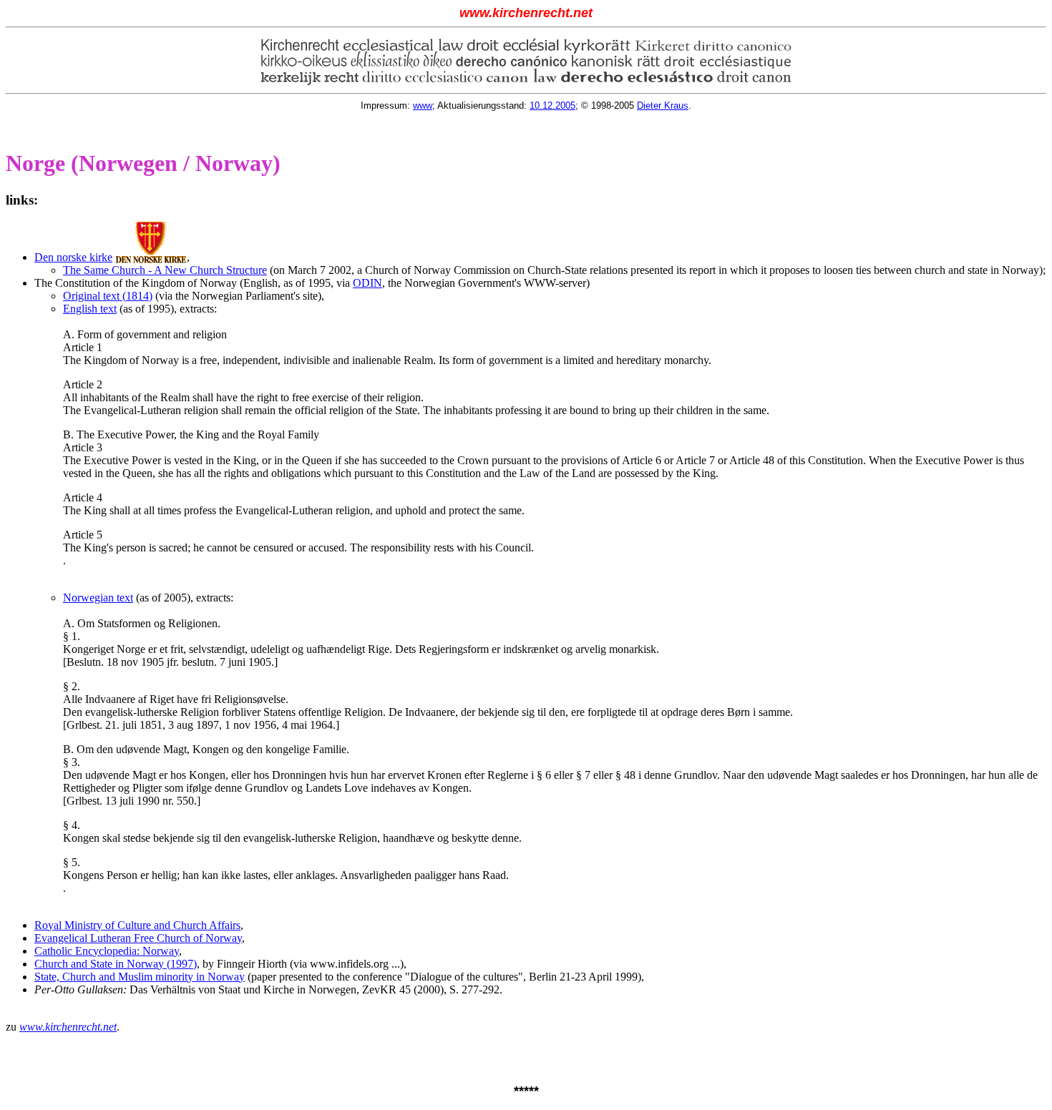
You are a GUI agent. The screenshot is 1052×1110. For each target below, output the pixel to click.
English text (90, 309)
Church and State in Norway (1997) (115, 964)
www (422, 105)
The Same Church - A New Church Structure (165, 270)
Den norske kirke (73, 257)
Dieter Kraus (662, 105)
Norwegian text (98, 597)
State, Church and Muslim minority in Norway (139, 977)
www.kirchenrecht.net (68, 1027)
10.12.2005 (552, 105)
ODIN (367, 283)
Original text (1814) (107, 296)
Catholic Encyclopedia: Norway (106, 951)
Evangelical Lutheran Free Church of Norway (138, 938)
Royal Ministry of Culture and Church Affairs (137, 925)
